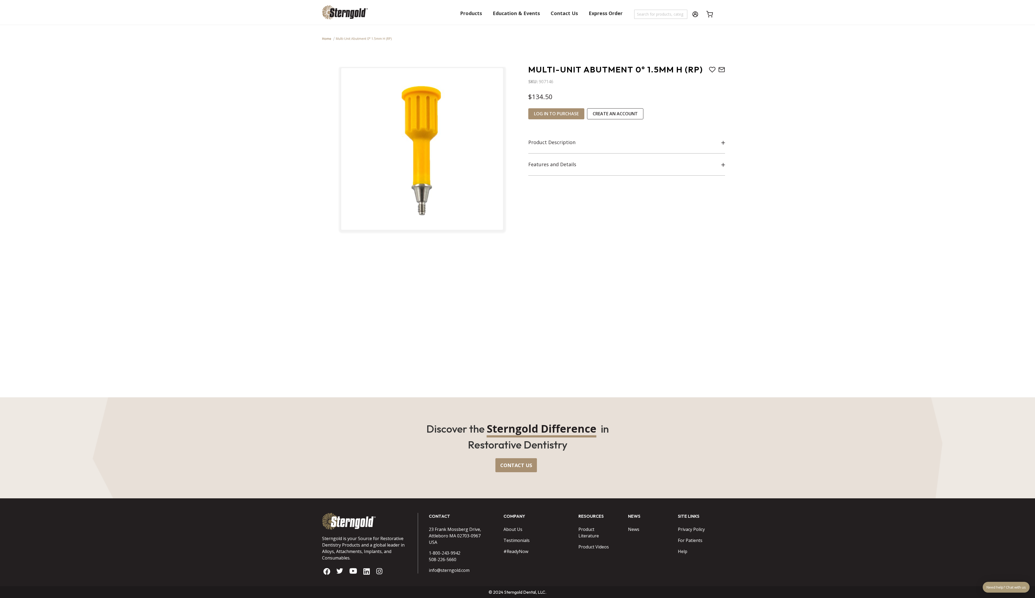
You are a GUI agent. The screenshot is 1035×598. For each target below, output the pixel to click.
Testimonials (516, 540)
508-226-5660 (442, 559)
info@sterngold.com (449, 570)
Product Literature (588, 532)
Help (682, 551)
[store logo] (345, 15)
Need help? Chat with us (1006, 587)
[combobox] (661, 14)
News (633, 529)
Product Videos (593, 547)
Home (326, 38)
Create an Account (615, 114)
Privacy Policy (691, 529)
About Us (512, 529)
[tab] (626, 142)
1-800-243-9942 (444, 553)
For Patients (690, 540)
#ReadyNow (515, 551)
